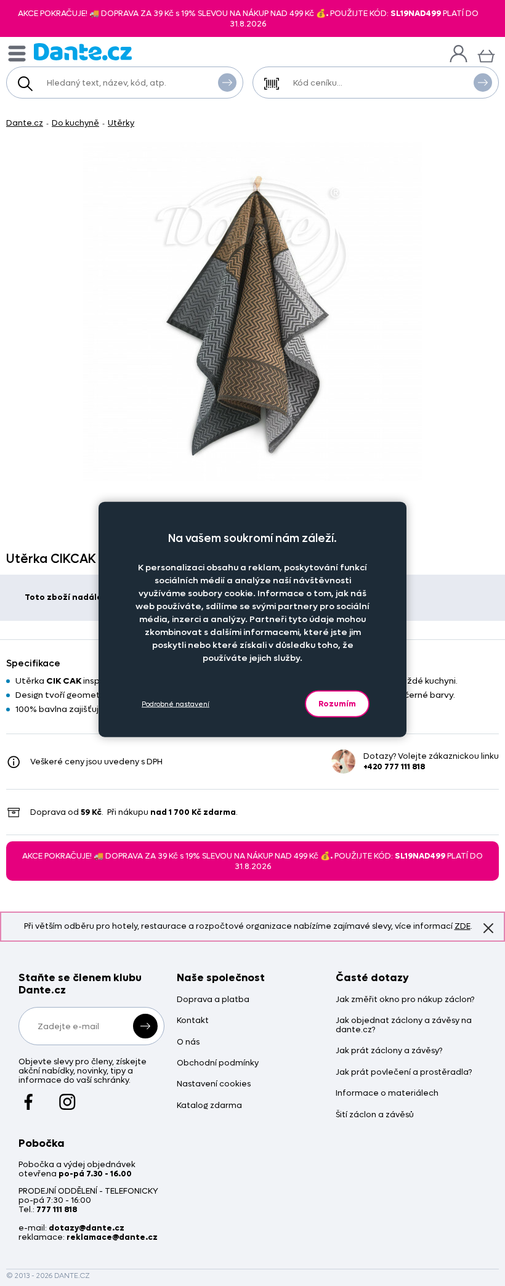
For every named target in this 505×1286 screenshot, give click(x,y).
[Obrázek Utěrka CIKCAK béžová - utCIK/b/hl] (252, 311)
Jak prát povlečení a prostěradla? (404, 1072)
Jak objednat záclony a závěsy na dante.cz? (404, 1025)
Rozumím (337, 703)
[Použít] (483, 82)
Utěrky (121, 123)
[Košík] (486, 54)
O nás (188, 1042)
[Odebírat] (145, 1026)
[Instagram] (67, 1096)
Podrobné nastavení (175, 703)
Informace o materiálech (387, 1093)
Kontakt (193, 1020)
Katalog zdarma (209, 1105)
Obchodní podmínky (218, 1063)
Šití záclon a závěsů (375, 1115)
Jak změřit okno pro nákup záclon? (405, 1000)
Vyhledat (227, 82)
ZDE (462, 926)
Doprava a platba (213, 1000)
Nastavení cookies (214, 1084)
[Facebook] (28, 1096)
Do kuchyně (75, 123)
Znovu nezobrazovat (488, 928)
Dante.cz (24, 123)
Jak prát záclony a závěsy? (389, 1051)
